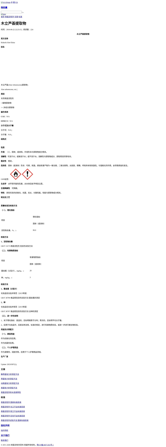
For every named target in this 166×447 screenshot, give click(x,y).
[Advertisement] (83, 66)
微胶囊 (4, 7)
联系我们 (4, 440)
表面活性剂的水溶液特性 (11, 392)
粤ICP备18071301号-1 (45, 445)
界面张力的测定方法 (9, 379)
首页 (3, 17)
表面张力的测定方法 (9, 388)
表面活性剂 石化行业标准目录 (13, 416)
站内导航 (4, 430)
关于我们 (5, 435)
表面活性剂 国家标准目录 (11, 402)
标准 (20, 17)
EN (16, 2)
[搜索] (23, 12)
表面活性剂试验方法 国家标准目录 (14, 420)
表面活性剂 (9, 17)
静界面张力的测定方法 (10, 374)
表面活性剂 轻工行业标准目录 (13, 411)
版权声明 (5, 425)
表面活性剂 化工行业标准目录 (13, 407)
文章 (16, 17)
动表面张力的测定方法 (10, 383)
